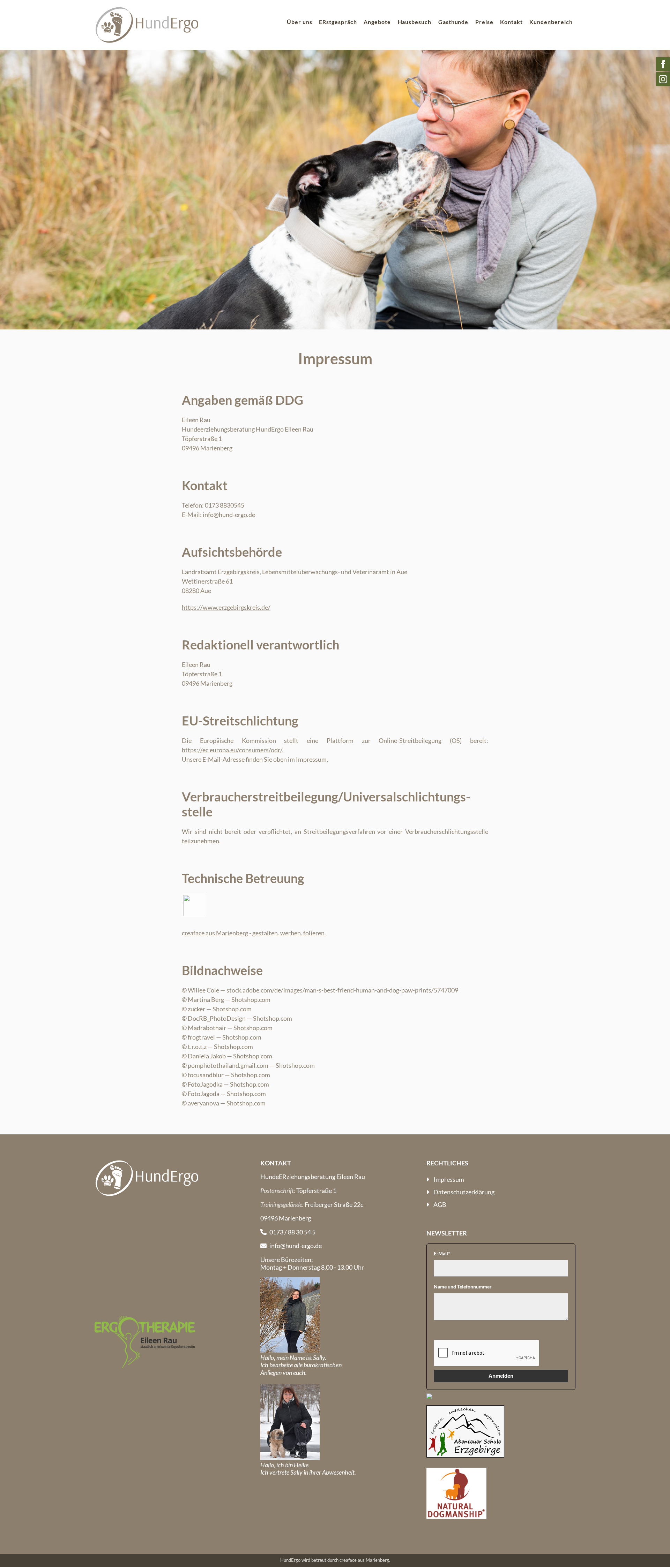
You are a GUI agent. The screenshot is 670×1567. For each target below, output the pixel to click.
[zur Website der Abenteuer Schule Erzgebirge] (465, 1431)
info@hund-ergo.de (295, 1245)
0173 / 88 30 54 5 (292, 1232)
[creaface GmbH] (194, 916)
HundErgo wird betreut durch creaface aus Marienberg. (335, 1560)
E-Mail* (442, 1253)
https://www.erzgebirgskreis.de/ (226, 607)
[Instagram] (663, 79)
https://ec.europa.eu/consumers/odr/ (232, 750)
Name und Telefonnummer (463, 1287)
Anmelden (501, 1376)
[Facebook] (663, 64)
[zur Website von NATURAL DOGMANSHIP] (456, 1493)
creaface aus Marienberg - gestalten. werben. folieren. (254, 933)
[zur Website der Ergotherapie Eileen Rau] (145, 1342)
